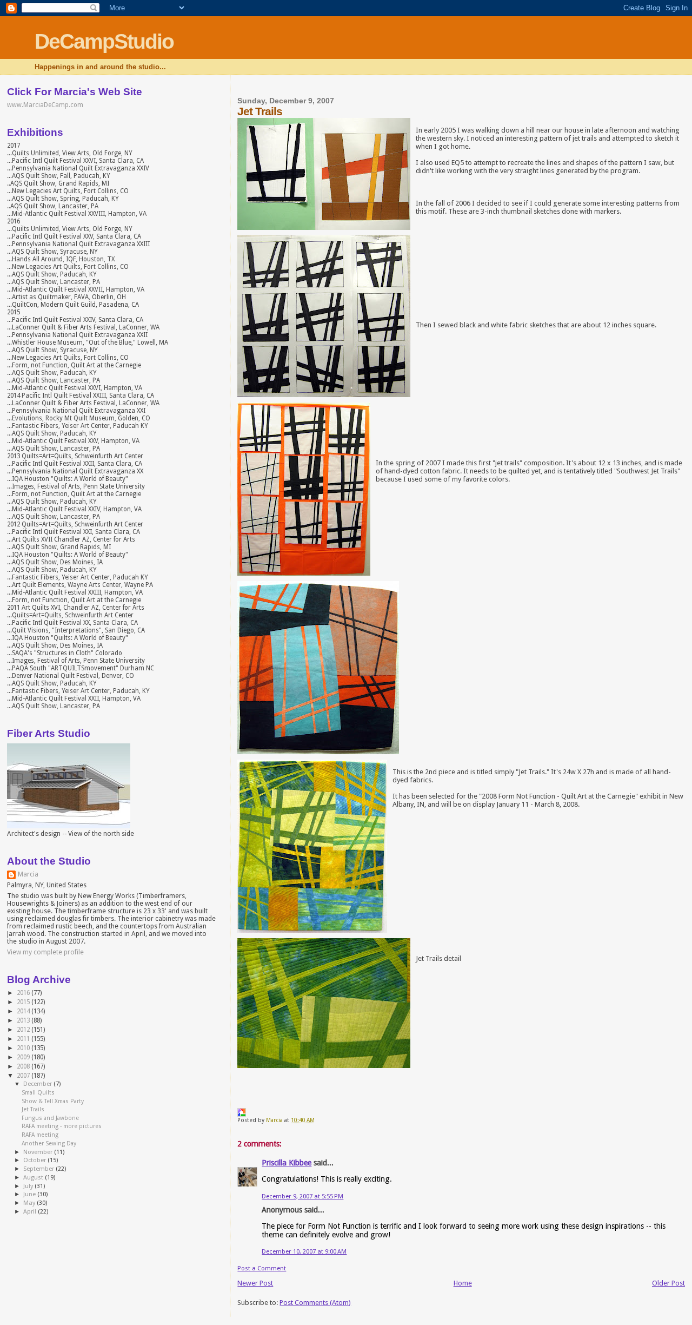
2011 (24, 1039)
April (30, 1211)
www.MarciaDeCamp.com (45, 105)
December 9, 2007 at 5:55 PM (302, 1196)
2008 (24, 1066)
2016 (24, 993)
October (35, 1160)
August (34, 1177)
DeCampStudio (104, 41)
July (29, 1186)
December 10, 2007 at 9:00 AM (304, 1251)
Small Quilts (38, 1092)
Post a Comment (261, 1268)
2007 (24, 1075)
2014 (24, 1011)
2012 (24, 1029)
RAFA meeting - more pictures (62, 1126)
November (38, 1152)
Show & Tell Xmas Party (53, 1101)
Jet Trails (33, 1109)
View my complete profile (45, 952)
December (38, 1083)
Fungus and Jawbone (50, 1118)
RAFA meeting (40, 1134)
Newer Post (255, 1283)
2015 (24, 1002)
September (39, 1168)
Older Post (668, 1283)
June (30, 1194)
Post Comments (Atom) (315, 1302)
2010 (24, 1048)
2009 (24, 1057)
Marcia (28, 874)
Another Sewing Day (49, 1143)
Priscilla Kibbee (286, 1162)
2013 (24, 1020)
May (30, 1203)
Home (463, 1283)
